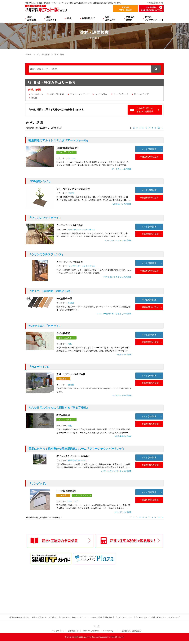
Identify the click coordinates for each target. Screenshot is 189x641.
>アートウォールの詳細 (121, 169)
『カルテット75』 (40, 366)
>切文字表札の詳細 (123, 436)
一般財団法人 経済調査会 (130, 631)
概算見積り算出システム (59, 617)
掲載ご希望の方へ (159, 617)
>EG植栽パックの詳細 (121, 204)
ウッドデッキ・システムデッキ (81, 229)
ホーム (29, 55)
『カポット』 (45, 325)
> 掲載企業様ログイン (155, 3)
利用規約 (108, 617)
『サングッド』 (38, 483)
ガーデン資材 (101, 94)
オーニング (73, 501)
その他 (34, 97)
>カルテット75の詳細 (121, 395)
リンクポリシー (109, 631)
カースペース (37, 94)
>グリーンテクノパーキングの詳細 (116, 471)
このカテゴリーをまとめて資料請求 (145, 110)
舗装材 (71, 385)
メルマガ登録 (96, 617)
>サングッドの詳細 (123, 512)
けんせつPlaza (58, 631)
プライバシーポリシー (124, 617)
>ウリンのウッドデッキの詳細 (118, 240)
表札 (70, 344)
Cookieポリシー (142, 617)
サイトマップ (174, 617)
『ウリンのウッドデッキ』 (45, 217)
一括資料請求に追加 (149, 156)
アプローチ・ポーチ (79, 94)
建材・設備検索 (31, 18)
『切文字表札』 (59, 407)
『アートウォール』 (59, 140)
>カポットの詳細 (123, 354)
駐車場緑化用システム (77, 460)
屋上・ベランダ (141, 94)
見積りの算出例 (130, 18)
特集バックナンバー (80, 617)
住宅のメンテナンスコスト (154, 18)
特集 (69, 18)
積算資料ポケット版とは (19, 617)
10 (159, 128)
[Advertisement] (70, 586)
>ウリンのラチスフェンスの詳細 (117, 277)
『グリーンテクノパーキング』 (77, 448)
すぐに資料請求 (149, 149)
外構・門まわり (57, 94)
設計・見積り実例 (110, 18)
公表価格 (62, 379)
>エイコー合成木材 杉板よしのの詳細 (114, 313)
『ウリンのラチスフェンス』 (46, 254)
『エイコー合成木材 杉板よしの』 (51, 290)
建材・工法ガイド (51, 18)
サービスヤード (120, 94)
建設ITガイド (73, 631)
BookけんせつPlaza (91, 631)
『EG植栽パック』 (40, 181)
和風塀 (71, 303)
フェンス (72, 158)
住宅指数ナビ (88, 18)
